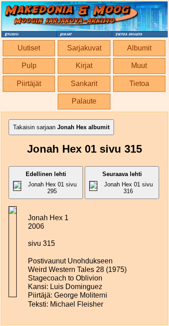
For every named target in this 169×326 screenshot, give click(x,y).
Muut (139, 65)
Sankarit (84, 83)
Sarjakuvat (84, 48)
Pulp (29, 65)
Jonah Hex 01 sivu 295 (51, 183)
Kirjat (84, 65)
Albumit (139, 48)
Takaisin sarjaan (61, 127)
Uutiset (29, 48)
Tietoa (139, 83)
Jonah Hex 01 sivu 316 (127, 183)
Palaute (84, 101)
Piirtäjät (29, 83)
